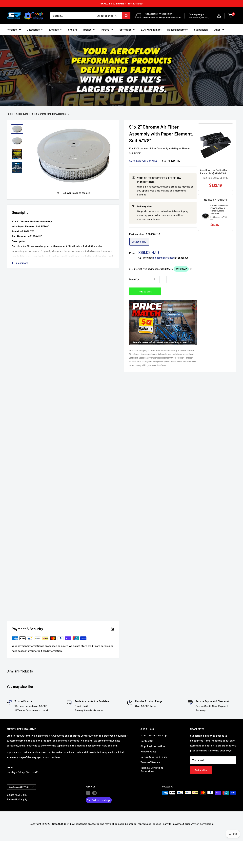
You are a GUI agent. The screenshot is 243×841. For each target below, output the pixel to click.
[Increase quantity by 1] (163, 279)
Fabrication (125, 29)
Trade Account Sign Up (154, 735)
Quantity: (134, 279)
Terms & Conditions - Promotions (153, 769)
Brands (87, 29)
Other (217, 29)
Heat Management (177, 29)
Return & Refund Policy (154, 756)
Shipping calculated (164, 257)
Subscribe (201, 770)
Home (10, 113)
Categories (33, 29)
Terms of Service (150, 762)
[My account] (219, 16)
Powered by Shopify (17, 799)
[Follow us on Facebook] (88, 793)
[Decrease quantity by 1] (145, 279)
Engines (54, 29)
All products (22, 113)
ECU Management (151, 29)
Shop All (73, 29)
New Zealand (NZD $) (18, 787)
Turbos (105, 29)
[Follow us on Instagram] (94, 793)
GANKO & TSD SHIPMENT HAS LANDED (121, 3)
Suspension (201, 29)
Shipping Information (153, 746)
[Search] (126, 15)
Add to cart (145, 291)
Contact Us (147, 740)
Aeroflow (12, 29)
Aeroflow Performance (143, 160)
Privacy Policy (148, 751)
